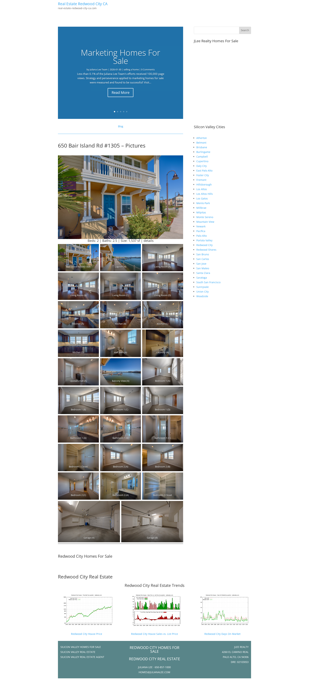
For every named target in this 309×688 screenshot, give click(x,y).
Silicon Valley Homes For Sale (80, 647)
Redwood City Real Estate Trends (154, 585)
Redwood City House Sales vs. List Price (154, 634)
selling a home (131, 69)
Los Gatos (202, 198)
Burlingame (203, 152)
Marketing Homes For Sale (120, 56)
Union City (202, 291)
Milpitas (201, 212)
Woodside (202, 296)
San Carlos (202, 259)
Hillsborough (204, 184)
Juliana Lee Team (98, 69)
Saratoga (201, 277)
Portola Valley (204, 240)
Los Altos (201, 189)
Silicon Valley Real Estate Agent (82, 657)
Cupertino (202, 161)
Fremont (201, 180)
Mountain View (205, 221)
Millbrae (201, 207)
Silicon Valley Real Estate (77, 652)
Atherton (201, 138)
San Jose (201, 263)
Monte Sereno (204, 217)
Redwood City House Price (86, 634)
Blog (120, 126)
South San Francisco (208, 282)
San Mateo (202, 268)
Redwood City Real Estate (85, 576)
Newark (200, 226)
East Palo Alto (204, 170)
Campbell (202, 156)
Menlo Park (203, 203)
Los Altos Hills (204, 193)
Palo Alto (201, 235)
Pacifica (200, 231)
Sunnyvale (202, 287)
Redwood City (204, 245)
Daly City (201, 166)
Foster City (202, 175)
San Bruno (202, 254)
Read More (120, 92)
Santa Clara (203, 273)
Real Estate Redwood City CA (82, 3)
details (149, 240)
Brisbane (201, 147)
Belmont (201, 142)
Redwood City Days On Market (222, 634)
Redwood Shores (206, 249)
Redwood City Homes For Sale (85, 556)
